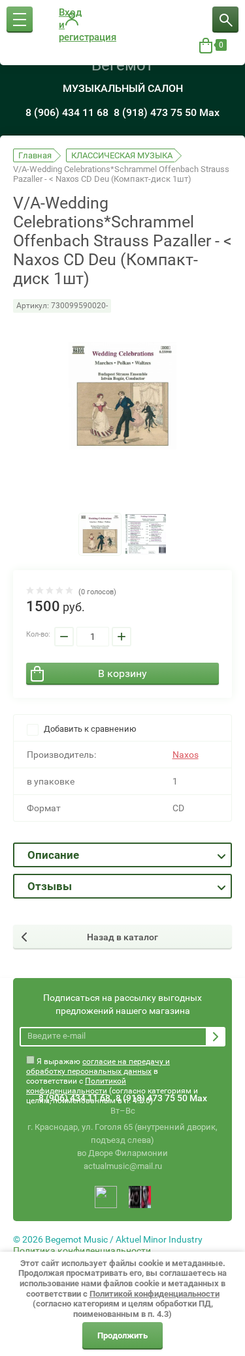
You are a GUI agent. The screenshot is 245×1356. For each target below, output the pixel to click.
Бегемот (122, 65)
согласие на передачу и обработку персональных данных (98, 1066)
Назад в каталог (122, 937)
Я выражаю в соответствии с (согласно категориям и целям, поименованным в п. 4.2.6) (112, 1065)
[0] (206, 46)
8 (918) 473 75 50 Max (167, 112)
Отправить (215, 1036)
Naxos (185, 754)
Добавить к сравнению (89, 729)
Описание (53, 854)
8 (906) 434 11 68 (66, 112)
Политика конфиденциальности (82, 1250)
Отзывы (49, 886)
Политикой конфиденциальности (76, 1085)
